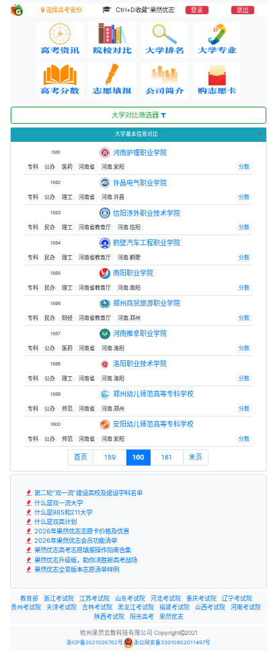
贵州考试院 (26, 607)
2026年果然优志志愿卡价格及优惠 (80, 531)
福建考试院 (174, 607)
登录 (197, 10)
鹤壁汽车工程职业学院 (146, 242)
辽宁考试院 (237, 598)
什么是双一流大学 (57, 503)
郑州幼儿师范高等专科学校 (153, 394)
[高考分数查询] (60, 80)
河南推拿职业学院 (140, 333)
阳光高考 (142, 616)
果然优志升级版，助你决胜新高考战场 (84, 560)
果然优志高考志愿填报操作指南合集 (81, 550)
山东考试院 (130, 598)
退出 (243, 10)
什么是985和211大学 (62, 512)
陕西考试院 (109, 616)
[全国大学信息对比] (112, 39)
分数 (244, 166)
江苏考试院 (94, 598)
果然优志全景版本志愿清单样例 (75, 569)
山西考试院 (210, 607)
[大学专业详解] (217, 39)
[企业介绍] (164, 80)
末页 (195, 457)
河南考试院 (246, 607)
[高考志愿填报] (112, 80)
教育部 (29, 598)
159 (110, 457)
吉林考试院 (97, 607)
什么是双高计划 (54, 521)
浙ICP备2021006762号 (95, 643)
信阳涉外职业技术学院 (146, 213)
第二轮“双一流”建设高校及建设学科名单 (87, 492)
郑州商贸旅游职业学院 (146, 303)
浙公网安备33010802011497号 (172, 643)
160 (138, 457)
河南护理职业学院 (140, 152)
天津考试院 (61, 607)
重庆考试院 (201, 598)
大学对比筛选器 (136, 115)
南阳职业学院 (133, 273)
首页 (80, 457)
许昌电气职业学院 (140, 183)
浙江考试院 (59, 598)
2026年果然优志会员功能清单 (74, 540)
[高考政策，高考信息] (60, 39)
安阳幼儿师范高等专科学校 (153, 424)
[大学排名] (164, 39)
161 (166, 457)
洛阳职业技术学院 (140, 363)
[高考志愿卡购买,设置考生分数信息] (217, 80)
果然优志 (171, 616)
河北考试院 (166, 598)
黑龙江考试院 (136, 607)
